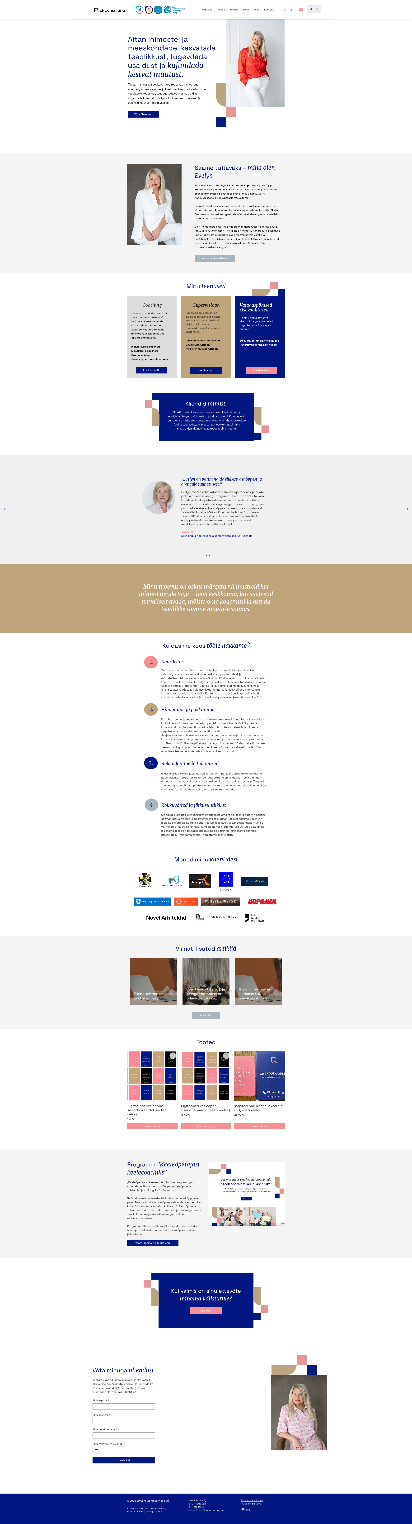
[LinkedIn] (290, 9)
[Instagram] (284, 9)
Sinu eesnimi (101, 1415)
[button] (301, 9)
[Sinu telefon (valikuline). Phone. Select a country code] (98, 1450)
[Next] (403, 509)
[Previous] (8, 509)
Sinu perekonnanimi (106, 1429)
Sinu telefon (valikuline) (107, 1444)
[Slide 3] (209, 555)
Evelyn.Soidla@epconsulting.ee (205, 1510)
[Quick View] (152, 1076)
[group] (206, 1090)
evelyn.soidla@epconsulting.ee (119, 1388)
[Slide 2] (206, 555)
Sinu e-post (101, 1400)
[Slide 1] (202, 555)
